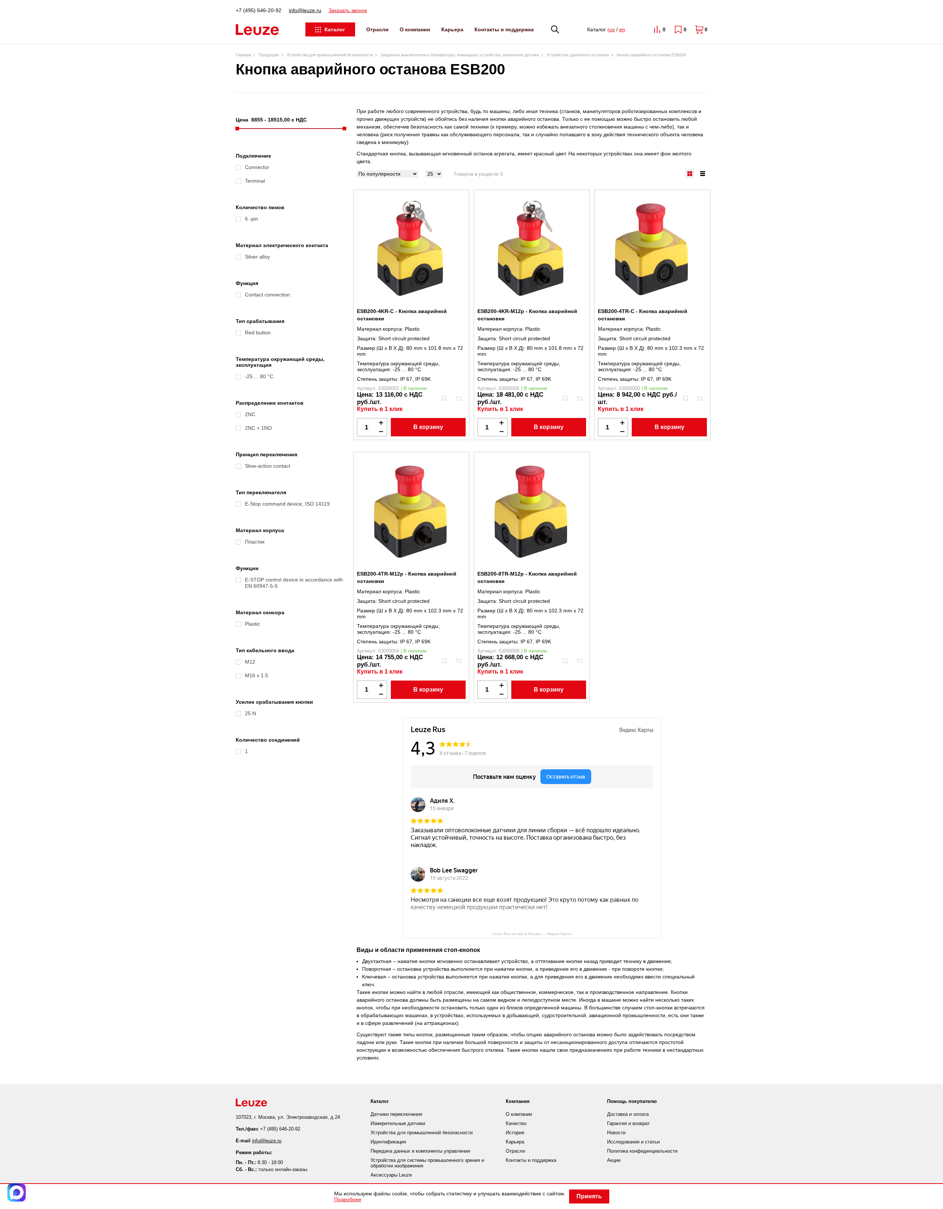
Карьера (452, 29)
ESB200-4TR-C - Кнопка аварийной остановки (642, 314)
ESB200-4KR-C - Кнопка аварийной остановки (402, 314)
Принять (589, 1196)
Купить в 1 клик (380, 409)
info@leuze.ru (305, 10)
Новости (616, 1132)
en (622, 29)
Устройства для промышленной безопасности (422, 1132)
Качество (516, 1123)
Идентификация (388, 1142)
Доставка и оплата (628, 1114)
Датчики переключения (396, 1114)
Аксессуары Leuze (391, 1175)
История (515, 1132)
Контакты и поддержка (504, 29)
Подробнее (347, 1199)
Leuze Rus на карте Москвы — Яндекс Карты (532, 934)
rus (611, 29)
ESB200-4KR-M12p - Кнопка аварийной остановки (527, 314)
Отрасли (377, 29)
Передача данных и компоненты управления (420, 1151)
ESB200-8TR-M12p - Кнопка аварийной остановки (527, 577)
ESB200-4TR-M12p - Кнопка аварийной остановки (406, 577)
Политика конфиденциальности (642, 1151)
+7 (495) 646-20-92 (258, 10)
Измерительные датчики (398, 1123)
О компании (415, 29)
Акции (613, 1160)
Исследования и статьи (633, 1142)
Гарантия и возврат (628, 1123)
